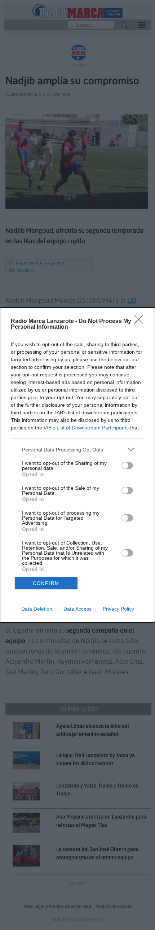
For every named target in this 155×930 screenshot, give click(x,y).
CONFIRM (46, 583)
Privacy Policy (118, 609)
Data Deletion (36, 609)
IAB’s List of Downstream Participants (86, 428)
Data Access (77, 609)
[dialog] (77, 465)
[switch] (127, 465)
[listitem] (77, 449)
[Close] (141, 321)
